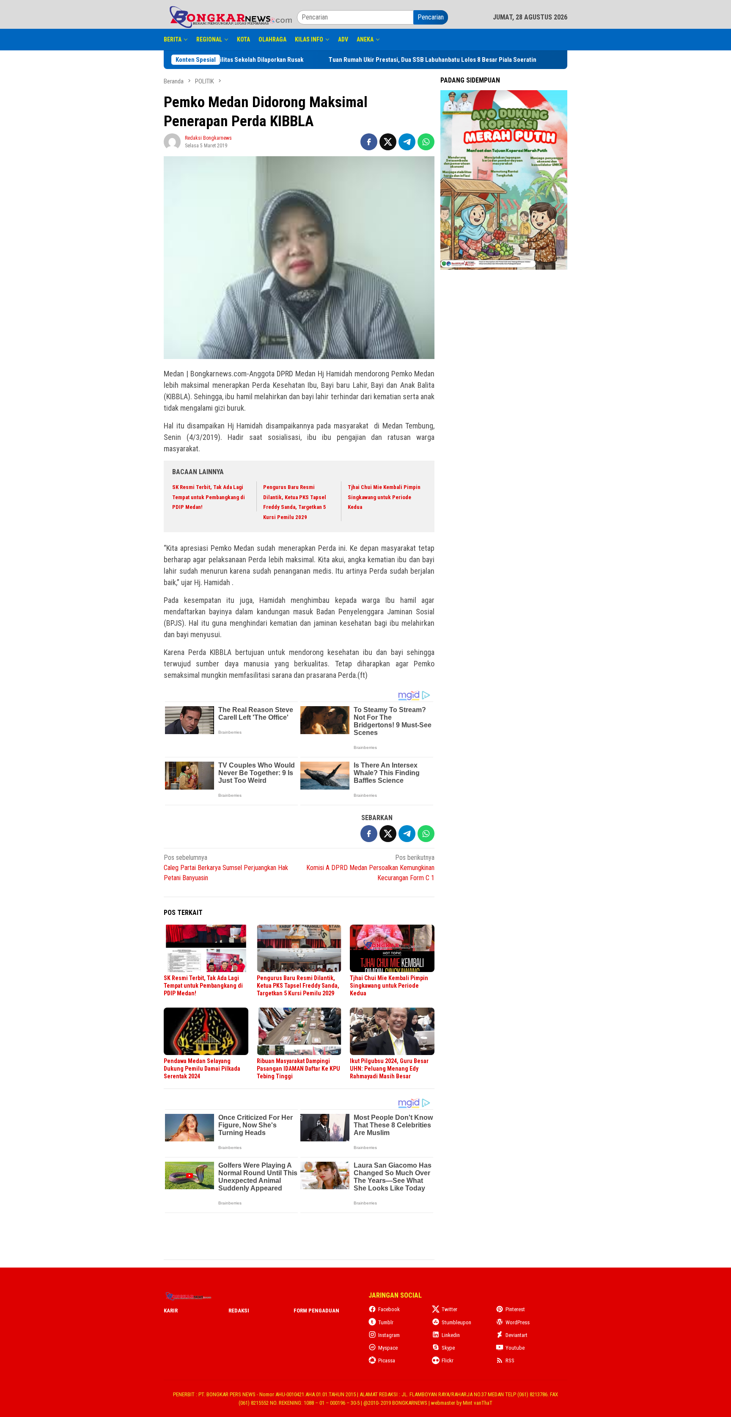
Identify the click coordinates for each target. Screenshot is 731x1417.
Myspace (388, 1348)
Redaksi (238, 1310)
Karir (171, 1310)
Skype (448, 1348)
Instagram (389, 1335)
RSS (510, 1360)
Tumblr (385, 1322)
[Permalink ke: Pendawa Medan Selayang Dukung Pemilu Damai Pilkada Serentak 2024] (206, 1031)
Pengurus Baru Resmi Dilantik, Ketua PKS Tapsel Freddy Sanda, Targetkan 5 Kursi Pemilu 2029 (298, 986)
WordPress (518, 1322)
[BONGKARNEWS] (230, 17)
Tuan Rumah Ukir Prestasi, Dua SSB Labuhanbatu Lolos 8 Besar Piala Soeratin (450, 60)
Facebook (389, 1309)
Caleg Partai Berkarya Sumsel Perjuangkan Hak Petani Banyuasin (226, 868)
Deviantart (517, 1335)
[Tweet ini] (387, 141)
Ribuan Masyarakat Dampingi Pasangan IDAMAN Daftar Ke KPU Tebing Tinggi (298, 1069)
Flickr (447, 1360)
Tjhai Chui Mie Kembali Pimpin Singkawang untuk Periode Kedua (384, 497)
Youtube (515, 1348)
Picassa (386, 1360)
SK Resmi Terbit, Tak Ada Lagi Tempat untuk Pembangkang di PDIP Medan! (208, 497)
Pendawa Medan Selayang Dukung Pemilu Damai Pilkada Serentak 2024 (202, 1069)
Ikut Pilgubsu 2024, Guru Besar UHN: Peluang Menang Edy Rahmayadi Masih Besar (389, 1069)
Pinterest (515, 1309)
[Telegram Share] (406, 141)
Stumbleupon (456, 1322)
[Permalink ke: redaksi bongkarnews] (172, 141)
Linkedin (451, 1335)
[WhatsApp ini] (426, 141)
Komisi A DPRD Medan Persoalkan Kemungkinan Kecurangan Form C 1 (370, 868)
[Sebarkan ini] (368, 141)
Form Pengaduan (316, 1310)
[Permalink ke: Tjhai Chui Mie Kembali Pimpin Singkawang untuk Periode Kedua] (392, 948)
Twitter (449, 1309)
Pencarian (431, 17)
